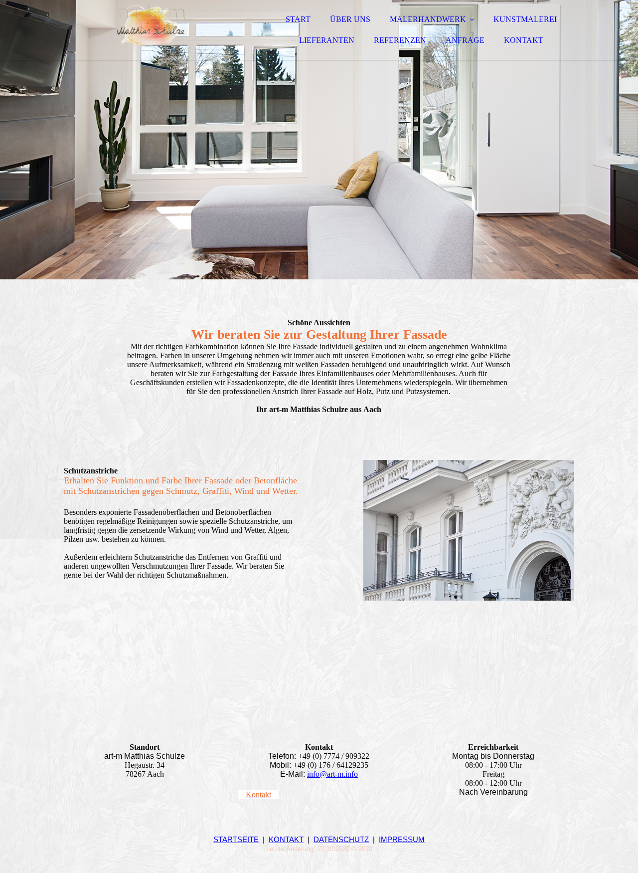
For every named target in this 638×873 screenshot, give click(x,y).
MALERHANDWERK (428, 19)
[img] (151, 35)
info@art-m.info (332, 774)
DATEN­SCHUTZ (341, 839)
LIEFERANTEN (326, 40)
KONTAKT (523, 40)
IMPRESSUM (402, 839)
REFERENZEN (400, 40)
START (298, 19)
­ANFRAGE (465, 40)
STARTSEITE (236, 839)
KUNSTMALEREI (525, 19)
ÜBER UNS (350, 19)
